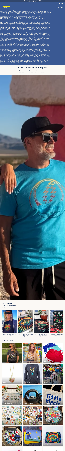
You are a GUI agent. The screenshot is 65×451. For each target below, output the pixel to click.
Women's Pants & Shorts (45, 23)
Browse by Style (11, 10)
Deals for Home (23, 60)
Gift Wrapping (35, 46)
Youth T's (15, 32)
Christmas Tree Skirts (20, 39)
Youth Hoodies (42, 10)
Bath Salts (31, 29)
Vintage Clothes (3, 50)
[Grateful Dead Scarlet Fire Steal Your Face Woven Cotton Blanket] (41, 321)
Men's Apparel (17, 24)
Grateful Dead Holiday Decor (5, 40)
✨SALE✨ (47, 59)
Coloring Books (31, 50)
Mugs (1, 37)
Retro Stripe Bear (31, 12)
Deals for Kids (2, 60)
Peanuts (17, 56)
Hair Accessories (45, 28)
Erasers (6, 46)
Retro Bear (2, 57)
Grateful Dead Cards (30, 40)
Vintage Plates (30, 38)
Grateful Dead (18, 64)
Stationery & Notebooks (16, 59)
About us (38, 64)
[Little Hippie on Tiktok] (62, 3)
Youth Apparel (10, 32)
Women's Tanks (44, 57)
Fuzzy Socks (25, 28)
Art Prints (49, 35)
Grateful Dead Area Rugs (22, 16)
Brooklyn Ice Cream (3, 19)
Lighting (43, 34)
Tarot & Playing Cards (39, 50)
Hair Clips (2, 29)
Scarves (40, 26)
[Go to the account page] (60, 7)
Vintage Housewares (21, 37)
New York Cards (31, 41)
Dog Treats (15, 34)
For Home (19, 34)
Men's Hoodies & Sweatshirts (42, 11)
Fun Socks (2, 28)
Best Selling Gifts (8, 59)
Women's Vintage (10, 24)
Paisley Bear (38, 12)
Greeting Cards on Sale (31, 60)
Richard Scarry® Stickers (11, 44)
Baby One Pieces (19, 10)
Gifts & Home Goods (20, 15)
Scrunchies (7, 29)
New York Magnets (18, 21)
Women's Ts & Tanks (3, 11)
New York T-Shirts (11, 19)
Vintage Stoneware (23, 38)
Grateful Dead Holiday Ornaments (31, 17)
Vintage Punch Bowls (4, 38)
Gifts (48, 44)
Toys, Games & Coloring (17, 33)
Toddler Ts (25, 10)
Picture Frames (14, 35)
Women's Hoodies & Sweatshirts (15, 11)
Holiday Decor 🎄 (11, 39)
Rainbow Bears (11, 13)
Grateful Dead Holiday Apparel (5, 17)
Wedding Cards (45, 40)
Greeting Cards (22, 40)
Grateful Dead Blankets (4, 16)
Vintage (43, 49)
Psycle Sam (43, 12)
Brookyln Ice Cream (17, 57)
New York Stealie (11, 12)
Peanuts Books (47, 51)
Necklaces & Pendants (30, 27)
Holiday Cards (2, 43)
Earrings (37, 27)
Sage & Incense (21, 35)
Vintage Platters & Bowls (45, 37)
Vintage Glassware (35, 37)
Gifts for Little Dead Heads (29, 48)
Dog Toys (45, 33)
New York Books (10, 21)
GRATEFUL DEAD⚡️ (3, 10)
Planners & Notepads (24, 45)
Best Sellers (29, 56)
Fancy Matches (37, 35)
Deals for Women (9, 60)
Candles (47, 34)
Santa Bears (12, 15)
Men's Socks (2, 26)
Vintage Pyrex (28, 37)
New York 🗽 (28, 18)
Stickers (26, 43)
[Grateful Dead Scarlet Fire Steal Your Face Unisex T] (9, 321)
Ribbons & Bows (14, 48)
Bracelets (45, 27)
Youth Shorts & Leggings (22, 32)
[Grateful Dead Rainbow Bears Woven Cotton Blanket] (25, 321)
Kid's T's (38, 57)
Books (45, 50)
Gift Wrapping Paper (43, 46)
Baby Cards (2, 41)
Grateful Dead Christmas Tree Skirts (6, 18)
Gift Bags (1, 48)
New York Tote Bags (26, 19)
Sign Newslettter (30, 64)
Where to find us (48, 64)
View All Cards (21, 43)
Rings (41, 27)
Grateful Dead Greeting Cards (40, 15)
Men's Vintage (8, 26)
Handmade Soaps (25, 29)
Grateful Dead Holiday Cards (18, 17)
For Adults (38, 22)
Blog (30, 62)
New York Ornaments (4, 56)
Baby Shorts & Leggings (11, 30)
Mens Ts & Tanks (25, 11)
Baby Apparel (45, 29)
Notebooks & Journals (33, 45)
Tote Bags (26, 46)
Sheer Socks (19, 28)
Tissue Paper (7, 48)
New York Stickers (32, 22)
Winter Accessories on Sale (23, 62)
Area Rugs (39, 34)
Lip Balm (36, 29)
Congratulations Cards (22, 41)
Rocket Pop (49, 12)
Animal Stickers (3, 44)
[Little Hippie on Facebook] (59, 3)
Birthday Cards (38, 40)
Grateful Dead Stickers (29, 15)
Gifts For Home (14, 49)
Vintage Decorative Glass (13, 38)
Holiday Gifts (39, 16)
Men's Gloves (35, 26)
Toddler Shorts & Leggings (35, 30)
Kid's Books (25, 33)
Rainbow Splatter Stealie (4, 15)
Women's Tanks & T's (4, 23)
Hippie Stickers (41, 43)
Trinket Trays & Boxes (29, 35)
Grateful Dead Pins (13, 16)
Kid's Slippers (2, 33)
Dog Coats (40, 33)
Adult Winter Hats (21, 26)
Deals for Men (16, 60)
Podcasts (24, 64)
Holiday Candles (43, 61)
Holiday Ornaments (28, 39)
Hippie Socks (7, 28)
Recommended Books (4, 64)
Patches (30, 46)
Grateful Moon (40, 13)
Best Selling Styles (25, 57)
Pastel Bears (34, 13)
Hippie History (12, 64)
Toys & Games (47, 48)
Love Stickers (27, 44)
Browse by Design (3, 12)
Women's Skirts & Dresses (27, 23)
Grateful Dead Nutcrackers (20, 18)
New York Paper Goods (4, 22)
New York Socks (34, 19)
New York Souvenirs (10, 54)
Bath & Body (18, 29)
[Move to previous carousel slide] (60, 307)
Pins (22, 46)
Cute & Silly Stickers (35, 44)
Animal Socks (13, 28)
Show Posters (43, 35)
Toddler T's (27, 30)
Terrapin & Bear (18, 13)
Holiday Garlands (37, 39)
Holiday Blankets (15, 40)
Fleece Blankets (33, 34)
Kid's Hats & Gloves (46, 32)
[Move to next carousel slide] (62, 307)
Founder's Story (35, 62)
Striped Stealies (24, 12)
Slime (49, 50)
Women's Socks (3, 24)
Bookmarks (2, 46)
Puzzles (25, 50)
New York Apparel (35, 18)
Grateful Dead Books (32, 16)
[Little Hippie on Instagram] (61, 3)
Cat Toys (9, 34)
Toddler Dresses (3, 32)
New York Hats (19, 19)
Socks (49, 27)
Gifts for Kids (20, 48)
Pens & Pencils (41, 45)
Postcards (47, 45)
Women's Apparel (45, 22)
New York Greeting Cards (23, 22)
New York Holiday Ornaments (38, 21)
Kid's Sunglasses (38, 32)
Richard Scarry (23, 56)
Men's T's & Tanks (24, 24)
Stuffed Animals (9, 33)
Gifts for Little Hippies (39, 48)
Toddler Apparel (20, 30)
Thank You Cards (14, 41)
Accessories (14, 26)
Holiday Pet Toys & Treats (11, 62)
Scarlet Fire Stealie (3, 13)
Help (42, 64)
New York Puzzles (3, 21)
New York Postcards (13, 22)
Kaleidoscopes (2, 51)
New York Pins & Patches (27, 21)
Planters (8, 35)
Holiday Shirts (36, 61)
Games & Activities (19, 50)
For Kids (40, 29)
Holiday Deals (45, 60)
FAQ (35, 64)
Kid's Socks (31, 33)
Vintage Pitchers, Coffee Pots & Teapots (42, 38)
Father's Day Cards (47, 41)
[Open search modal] (58, 7)
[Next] (12, 7)
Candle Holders (3, 35)
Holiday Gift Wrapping (10, 61)
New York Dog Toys (3, 34)
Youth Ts (37, 10)
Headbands (12, 29)
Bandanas (13, 27)
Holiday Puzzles (3, 62)
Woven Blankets (25, 34)
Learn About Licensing (43, 62)
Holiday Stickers (43, 44)
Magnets (36, 49)
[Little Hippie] (6, 7)
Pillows (14, 37)
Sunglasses (19, 27)
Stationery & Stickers (4, 45)
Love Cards (8, 41)
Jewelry (23, 27)
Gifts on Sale (39, 60)
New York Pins (33, 54)
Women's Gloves (29, 26)
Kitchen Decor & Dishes (7, 37)
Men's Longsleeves (32, 11)
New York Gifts (41, 19)
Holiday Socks (38, 28)
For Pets (35, 33)
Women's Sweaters (36, 23)
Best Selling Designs (36, 56)
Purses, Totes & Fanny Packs (5, 27)
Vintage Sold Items (3, 39)
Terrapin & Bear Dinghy (26, 13)
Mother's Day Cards (38, 41)
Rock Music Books (22, 51)
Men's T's (1, 59)
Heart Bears (17, 12)
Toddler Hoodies (31, 10)
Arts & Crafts (11, 46)
